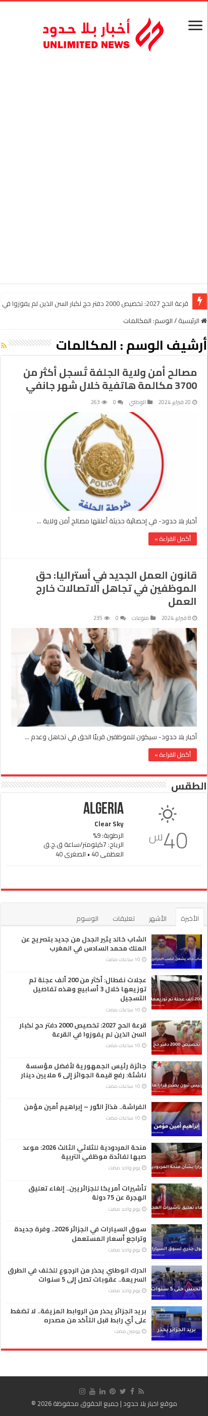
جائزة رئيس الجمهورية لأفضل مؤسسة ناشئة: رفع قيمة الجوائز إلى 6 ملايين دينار (83, 1070)
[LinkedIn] (102, 1391)
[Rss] (141, 1391)
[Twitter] (123, 1391)
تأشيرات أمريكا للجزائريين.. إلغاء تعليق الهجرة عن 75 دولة (87, 1192)
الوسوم (87, 918)
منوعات (140, 618)
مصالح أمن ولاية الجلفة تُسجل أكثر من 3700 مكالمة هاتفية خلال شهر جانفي (110, 379)
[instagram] (82, 1391)
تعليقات (124, 918)
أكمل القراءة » (172, 538)
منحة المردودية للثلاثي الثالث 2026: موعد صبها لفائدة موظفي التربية (84, 1151)
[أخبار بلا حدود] (104, 32)
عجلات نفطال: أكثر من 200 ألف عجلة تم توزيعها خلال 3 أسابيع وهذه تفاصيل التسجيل (87, 989)
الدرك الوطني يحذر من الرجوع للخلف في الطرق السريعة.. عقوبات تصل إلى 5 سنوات (77, 1274)
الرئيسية (189, 320)
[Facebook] (132, 1391)
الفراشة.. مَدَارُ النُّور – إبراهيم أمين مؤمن (85, 1106)
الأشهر (158, 918)
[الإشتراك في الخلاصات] (4, 345)
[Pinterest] (113, 1391)
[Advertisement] (104, 169)
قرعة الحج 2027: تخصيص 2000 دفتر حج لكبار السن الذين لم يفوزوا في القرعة (82, 1029)
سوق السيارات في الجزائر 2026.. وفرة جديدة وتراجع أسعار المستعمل (80, 1233)
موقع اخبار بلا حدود (150, 1403)
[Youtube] (92, 1391)
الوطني (137, 402)
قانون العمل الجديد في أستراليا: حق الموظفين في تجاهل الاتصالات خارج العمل (116, 588)
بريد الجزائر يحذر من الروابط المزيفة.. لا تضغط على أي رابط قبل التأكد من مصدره (78, 1315)
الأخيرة (190, 918)
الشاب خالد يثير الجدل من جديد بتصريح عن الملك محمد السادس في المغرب (83, 943)
